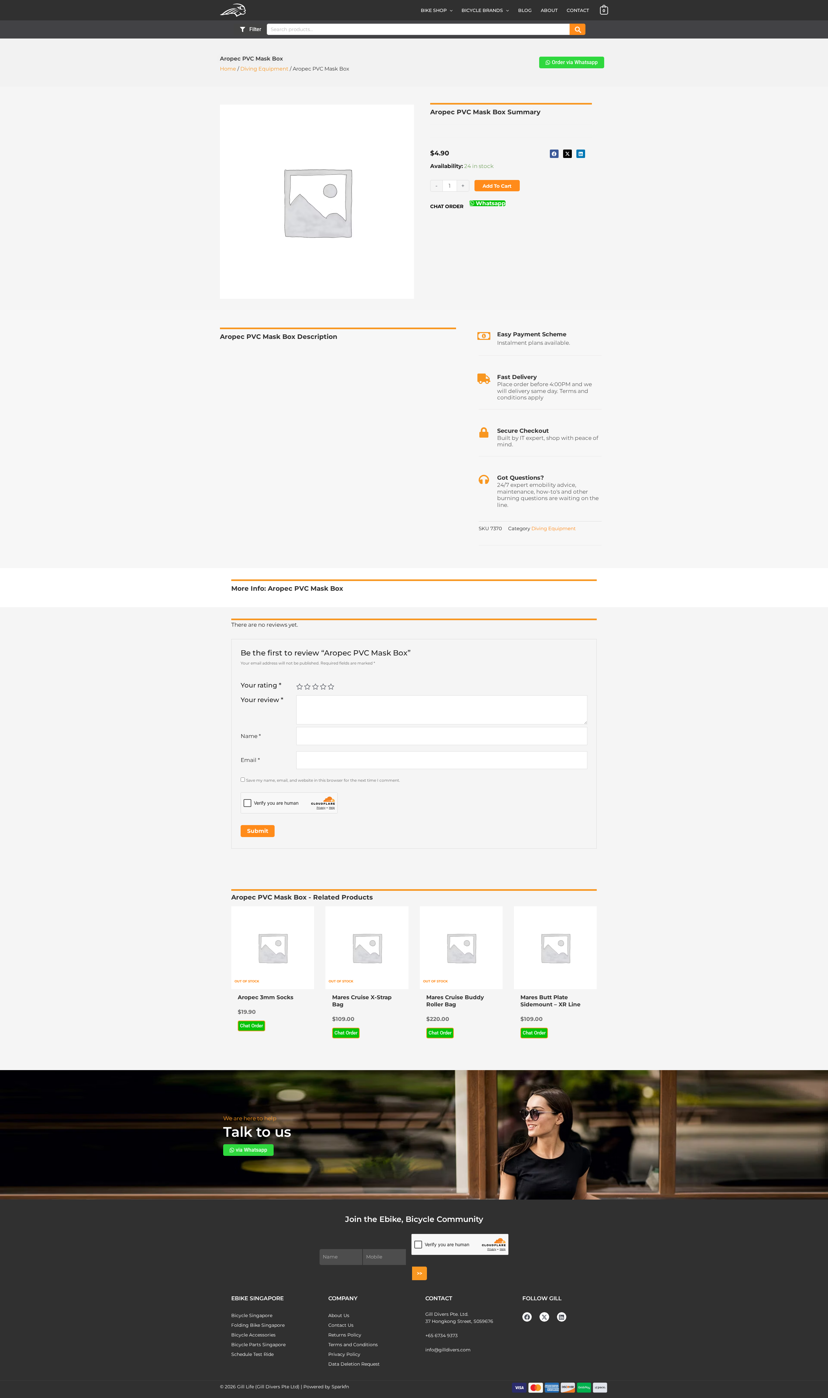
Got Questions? (520, 477)
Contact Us (341, 1325)
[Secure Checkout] (484, 432)
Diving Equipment (264, 69)
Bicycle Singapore (251, 1315)
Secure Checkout (523, 430)
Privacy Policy (344, 1354)
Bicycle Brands (482, 10)
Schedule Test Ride (252, 1354)
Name (251, 736)
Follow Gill (541, 1298)
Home (228, 69)
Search (577, 29)
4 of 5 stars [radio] (323, 686)
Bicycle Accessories (253, 1335)
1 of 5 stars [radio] (299, 686)
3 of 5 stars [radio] (315, 686)
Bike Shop (434, 10)
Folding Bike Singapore (258, 1325)
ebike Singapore (257, 1298)
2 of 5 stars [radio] (307, 686)
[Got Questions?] (484, 479)
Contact (578, 10)
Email (250, 760)
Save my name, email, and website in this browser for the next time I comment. (323, 780)
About (549, 10)
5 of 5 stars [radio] (331, 686)
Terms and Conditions (353, 1345)
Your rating (261, 685)
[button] (449, 10)
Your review (262, 700)
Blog (525, 10)
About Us (338, 1315)
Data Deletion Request (354, 1364)
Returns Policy (344, 1335)
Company (342, 1298)
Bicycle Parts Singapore (258, 1345)
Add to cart (497, 186)
